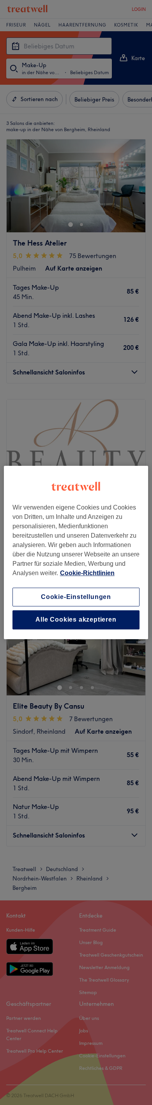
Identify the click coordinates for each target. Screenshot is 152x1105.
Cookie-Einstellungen (76, 596)
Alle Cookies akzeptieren (75, 620)
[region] (76, 552)
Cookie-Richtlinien (87, 573)
